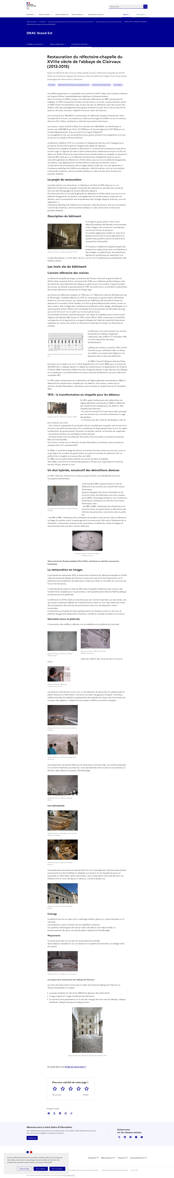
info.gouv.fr (122, 1158)
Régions (125, 14)
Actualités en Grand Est (79, 44)
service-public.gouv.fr (137, 1158)
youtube (142, 1137)
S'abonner (32, 1138)
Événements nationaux (96, 14)
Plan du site (134, 1170)
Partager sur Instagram (66, 1113)
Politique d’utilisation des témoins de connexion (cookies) (81, 1170)
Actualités (30, 14)
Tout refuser (40, 1169)
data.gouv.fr (92, 1158)
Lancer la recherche (145, 7)
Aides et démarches (57, 44)
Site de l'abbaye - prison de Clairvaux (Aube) (109, 22)
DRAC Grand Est (32, 22)
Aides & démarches (61, 14)
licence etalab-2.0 (67, 1175)
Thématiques (140, 14)
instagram (136, 1137)
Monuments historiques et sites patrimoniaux (73, 85)
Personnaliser (25, 1169)
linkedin (125, 1137)
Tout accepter (57, 1169)
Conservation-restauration (101, 85)
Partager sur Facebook (49, 1113)
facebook (130, 1137)
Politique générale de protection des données (114, 1170)
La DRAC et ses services (35, 44)
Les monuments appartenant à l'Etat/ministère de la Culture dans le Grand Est (70, 22)
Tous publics (118, 85)
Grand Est (51, 85)
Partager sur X (54, 1113)
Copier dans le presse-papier (71, 1113)
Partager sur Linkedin (60, 1113)
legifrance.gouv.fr (107, 1158)
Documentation (77, 14)
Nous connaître (44, 14)
